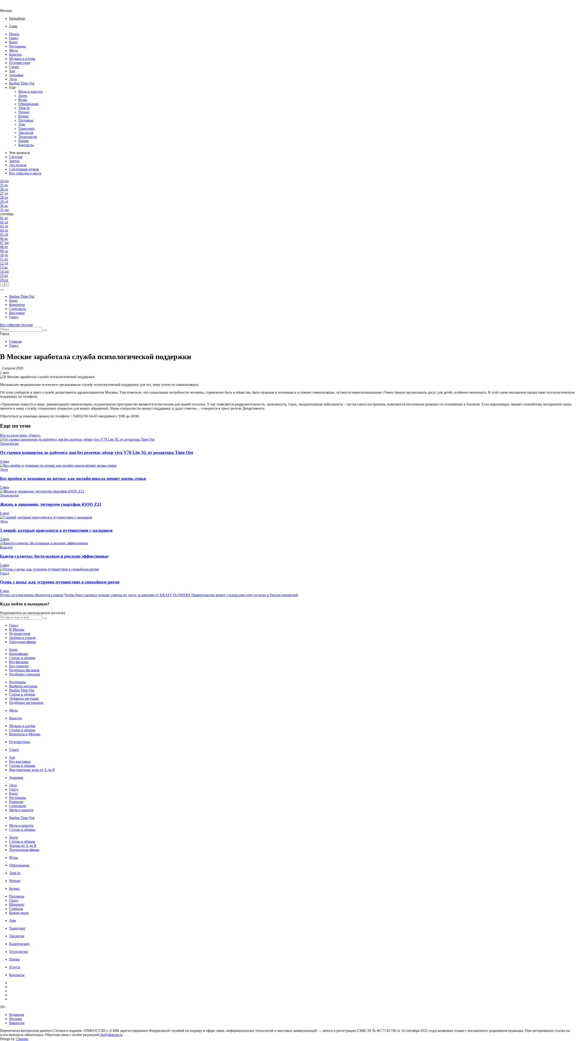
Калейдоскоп (19, 944)
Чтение (23, 112)
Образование (28, 104)
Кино (13, 42)
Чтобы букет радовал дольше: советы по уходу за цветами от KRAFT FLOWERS (127, 595)
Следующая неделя (24, 169)
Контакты (26, 145)
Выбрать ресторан (23, 686)
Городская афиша (22, 642)
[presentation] (2, 284)
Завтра (14, 161)
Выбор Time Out (21, 83)
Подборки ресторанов (26, 703)
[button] (2, 290)
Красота (15, 54)
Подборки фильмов (24, 670)
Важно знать (19, 913)
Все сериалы (19, 666)
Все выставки (20, 761)
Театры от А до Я (22, 846)
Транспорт (26, 128)
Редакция (16, 1015)
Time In (23, 108)
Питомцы (25, 120)
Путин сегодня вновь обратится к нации (31, 595)
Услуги (14, 967)
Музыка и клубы (22, 59)
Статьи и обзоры (22, 658)
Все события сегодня (16, 325)
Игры (22, 100)
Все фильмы (18, 662)
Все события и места (25, 173)
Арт (12, 71)
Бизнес (23, 116)
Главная (15, 341)
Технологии (27, 137)
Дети (13, 79)
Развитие (16, 802)
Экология (25, 133)
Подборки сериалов (24, 674)
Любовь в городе (22, 638)
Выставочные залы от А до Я (32, 770)
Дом (21, 124)
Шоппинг (16, 904)
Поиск (14, 34)
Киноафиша (18, 654)
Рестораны (17, 46)
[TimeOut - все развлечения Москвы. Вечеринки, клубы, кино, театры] (10, 6)
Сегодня (15, 157)
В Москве (16, 629)
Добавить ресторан (24, 698)
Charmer (22, 1039)
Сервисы (16, 909)
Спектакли (17, 309)
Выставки (17, 313)
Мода (13, 50)
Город (13, 38)
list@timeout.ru (111, 1035)
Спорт (14, 67)
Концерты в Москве (24, 734)
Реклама (15, 1019)
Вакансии (16, 1023)
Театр (22, 96)
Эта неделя (17, 165)
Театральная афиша (24, 850)
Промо (23, 141)
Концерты (17, 305)
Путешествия (19, 63)
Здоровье (16, 75)
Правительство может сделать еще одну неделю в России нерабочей (244, 595)
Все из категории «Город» (20, 435)
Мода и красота (30, 91)
